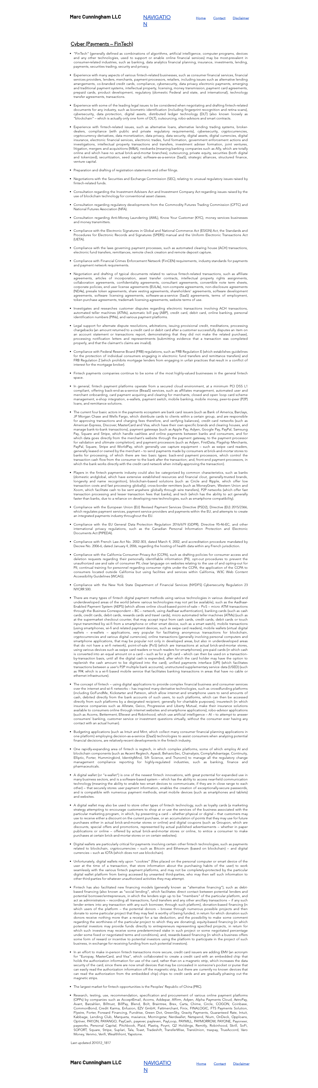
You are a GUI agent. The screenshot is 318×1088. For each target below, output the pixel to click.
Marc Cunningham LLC (95, 16)
